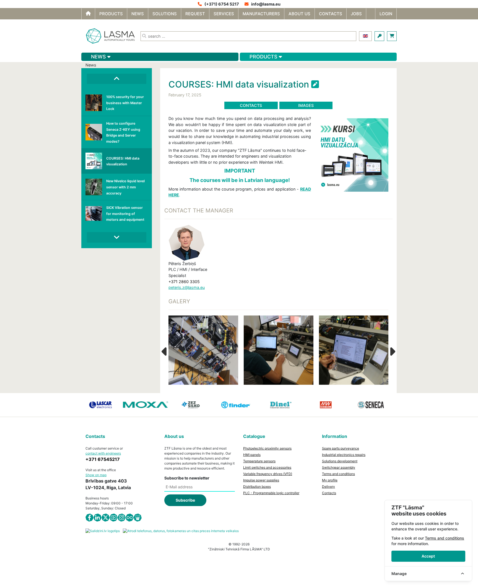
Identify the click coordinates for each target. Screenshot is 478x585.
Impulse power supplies (261, 480)
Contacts (251, 105)
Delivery (328, 486)
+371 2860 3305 (184, 281)
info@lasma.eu (265, 4)
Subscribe (185, 500)
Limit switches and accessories (267, 467)
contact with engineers (103, 453)
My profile (329, 480)
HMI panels (252, 455)
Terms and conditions (338, 474)
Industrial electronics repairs (343, 455)
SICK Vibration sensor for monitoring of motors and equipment (125, 214)
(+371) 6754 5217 (221, 4)
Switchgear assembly (338, 467)
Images (306, 105)
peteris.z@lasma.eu (186, 287)
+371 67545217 (102, 459)
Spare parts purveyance (340, 448)
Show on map (95, 475)
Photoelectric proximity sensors (267, 448)
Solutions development (339, 461)
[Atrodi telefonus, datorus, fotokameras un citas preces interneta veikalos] (181, 530)
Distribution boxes (257, 486)
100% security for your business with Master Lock (125, 103)
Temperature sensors (259, 461)
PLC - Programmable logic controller (271, 493)
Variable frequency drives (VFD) (267, 474)
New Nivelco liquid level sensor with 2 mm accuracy (125, 187)
